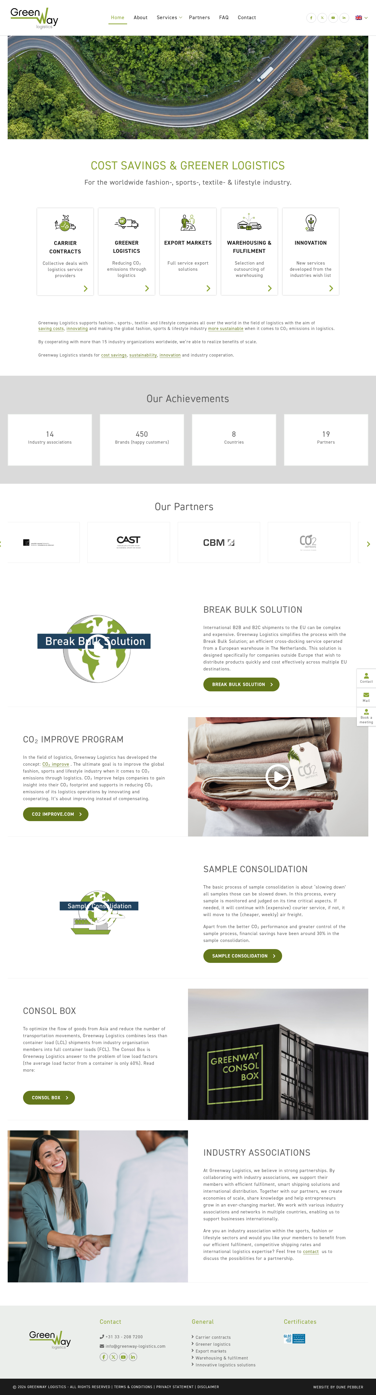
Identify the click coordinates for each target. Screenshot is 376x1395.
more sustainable (226, 328)
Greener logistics (213, 1344)
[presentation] (369, 543)
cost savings (114, 355)
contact (311, 1251)
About (141, 17)
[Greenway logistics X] (322, 17)
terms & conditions (133, 1387)
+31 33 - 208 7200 (124, 1337)
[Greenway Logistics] (34, 18)
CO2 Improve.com (53, 814)
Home (118, 17)
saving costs (51, 328)
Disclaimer (208, 1387)
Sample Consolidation (240, 956)
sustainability (143, 355)
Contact (247, 17)
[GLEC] (294, 1339)
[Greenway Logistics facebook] (311, 17)
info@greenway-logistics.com (136, 1346)
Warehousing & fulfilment (222, 1358)
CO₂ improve (55, 764)
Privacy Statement (175, 1387)
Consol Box (46, 1098)
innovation (170, 355)
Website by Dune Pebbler (338, 1387)
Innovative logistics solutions (226, 1365)
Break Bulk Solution (238, 684)
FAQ (224, 17)
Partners (199, 17)
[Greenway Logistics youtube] (333, 17)
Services (167, 17)
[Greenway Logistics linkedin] (344, 17)
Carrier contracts (213, 1337)
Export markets (211, 1351)
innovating (77, 328)
